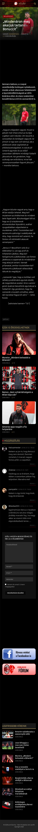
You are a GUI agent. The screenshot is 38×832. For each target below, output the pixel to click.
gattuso (5, 319)
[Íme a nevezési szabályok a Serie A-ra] (7, 769)
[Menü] (3, 3)
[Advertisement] (19, 60)
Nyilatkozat (8, 16)
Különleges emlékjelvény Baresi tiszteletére (23, 804)
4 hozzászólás (10, 36)
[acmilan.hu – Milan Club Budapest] (20, 3)
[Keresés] (35, 3)
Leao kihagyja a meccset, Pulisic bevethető (22, 745)
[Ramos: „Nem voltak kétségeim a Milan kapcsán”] (19, 378)
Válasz (32, 464)
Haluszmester (15, 448)
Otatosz (12, 470)
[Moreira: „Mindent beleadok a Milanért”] (19, 343)
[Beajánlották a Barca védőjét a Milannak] (7, 781)
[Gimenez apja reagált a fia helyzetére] (19, 412)
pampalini (13, 489)
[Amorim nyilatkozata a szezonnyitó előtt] (7, 734)
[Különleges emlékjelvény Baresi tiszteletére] (7, 805)
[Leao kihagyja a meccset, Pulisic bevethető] (7, 745)
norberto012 (14, 34)
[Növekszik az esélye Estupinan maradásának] (7, 792)
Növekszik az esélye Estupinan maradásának (23, 791)
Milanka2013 (14, 506)
